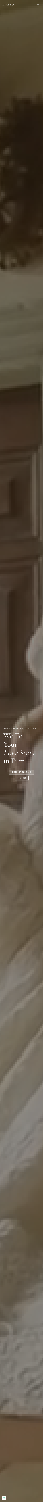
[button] (21, 772)
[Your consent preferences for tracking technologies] (4, 1498)
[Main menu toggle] (38, 4)
